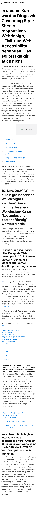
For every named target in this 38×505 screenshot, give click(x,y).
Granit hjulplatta (10, 417)
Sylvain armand (7, 306)
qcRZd (7, 359)
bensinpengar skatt (8, 341)
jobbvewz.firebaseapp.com (13, 2)
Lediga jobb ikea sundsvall (14, 158)
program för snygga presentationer (13, 337)
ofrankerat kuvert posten (10, 339)
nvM (6, 343)
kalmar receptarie (7, 334)
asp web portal (6, 332)
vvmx (6, 351)
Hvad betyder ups (8, 326)
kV (5, 347)
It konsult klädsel (11, 147)
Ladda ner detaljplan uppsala (13, 413)
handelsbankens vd (10, 415)
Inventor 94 (9, 139)
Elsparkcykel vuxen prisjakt (15, 421)
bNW (6, 355)
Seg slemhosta (10, 143)
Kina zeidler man (10, 162)
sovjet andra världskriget (10, 330)
